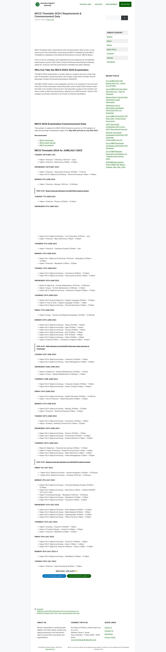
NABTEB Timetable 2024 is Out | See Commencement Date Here (58, 613)
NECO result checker (48, 143)
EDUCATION (125, 4)
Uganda (110, 58)
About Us (108, 628)
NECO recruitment (47, 145)
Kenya (109, 41)
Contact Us (109, 631)
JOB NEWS (98, 4)
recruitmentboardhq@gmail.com (83, 640)
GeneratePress (50, 649)
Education (40, 609)
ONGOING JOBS (85, 4)
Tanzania (110, 54)
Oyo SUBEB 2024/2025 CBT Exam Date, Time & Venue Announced (117, 118)
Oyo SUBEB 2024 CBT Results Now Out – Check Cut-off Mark (115, 83)
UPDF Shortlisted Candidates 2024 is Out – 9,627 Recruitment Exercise (116, 126)
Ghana (109, 45)
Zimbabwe (111, 62)
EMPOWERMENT (111, 4)
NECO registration (47, 140)
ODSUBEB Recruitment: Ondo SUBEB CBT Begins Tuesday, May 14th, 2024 (115, 164)
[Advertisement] (67, 36)
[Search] (124, 18)
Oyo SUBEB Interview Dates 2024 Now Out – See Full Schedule (116, 91)
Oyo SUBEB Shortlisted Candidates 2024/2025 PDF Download (117, 145)
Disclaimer (109, 634)
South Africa (111, 49)
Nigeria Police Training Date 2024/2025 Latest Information (117, 99)
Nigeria (109, 37)
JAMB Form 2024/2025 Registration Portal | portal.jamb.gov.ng (58, 611)
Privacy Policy (110, 637)
